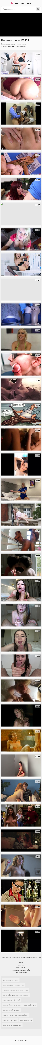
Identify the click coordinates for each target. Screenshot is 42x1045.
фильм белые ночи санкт (12, 1005)
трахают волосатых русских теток (15, 990)
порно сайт (21, 965)
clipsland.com (22, 3)
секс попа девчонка (10, 1020)
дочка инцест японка (10, 980)
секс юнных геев (26, 1020)
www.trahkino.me (21, 972)
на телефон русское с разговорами (16, 995)
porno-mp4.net (21, 967)
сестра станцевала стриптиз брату (15, 1015)
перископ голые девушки (12, 1025)
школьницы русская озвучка (13, 985)
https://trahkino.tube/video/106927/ (13, 46)
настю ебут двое (30, 1005)
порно (21, 962)
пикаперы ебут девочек (11, 1010)
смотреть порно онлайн (21, 970)
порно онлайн (26, 957)
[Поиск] (38, 9)
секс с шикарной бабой (11, 1000)
